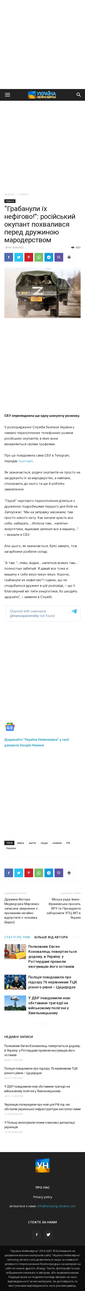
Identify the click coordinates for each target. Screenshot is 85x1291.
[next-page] (45, 1024)
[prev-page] (38, 1024)
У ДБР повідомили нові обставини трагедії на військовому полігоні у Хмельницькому (37, 1089)
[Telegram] (48, 257)
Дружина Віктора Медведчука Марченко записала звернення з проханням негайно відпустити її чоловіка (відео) (21, 910)
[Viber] (58, 257)
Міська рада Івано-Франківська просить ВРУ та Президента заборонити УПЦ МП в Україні (63, 908)
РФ (68, 842)
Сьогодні (26, 461)
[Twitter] (18, 257)
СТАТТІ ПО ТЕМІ (17, 937)
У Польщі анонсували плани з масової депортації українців (39, 1125)
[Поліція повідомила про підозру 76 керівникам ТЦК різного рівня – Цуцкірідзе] (15, 982)
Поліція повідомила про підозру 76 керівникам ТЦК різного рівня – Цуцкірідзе (52, 982)
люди (44, 842)
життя (32, 842)
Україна (11, 848)
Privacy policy (42, 1197)
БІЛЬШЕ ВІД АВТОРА (51, 937)
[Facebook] (8, 257)
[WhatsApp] (38, 257)
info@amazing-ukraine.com (56, 1206)
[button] (7, 95)
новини (57, 842)
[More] (69, 257)
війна (20, 842)
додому (9, 194)
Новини (23, 194)
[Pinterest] (28, 257)
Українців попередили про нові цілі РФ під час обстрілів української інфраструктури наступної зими (42, 1107)
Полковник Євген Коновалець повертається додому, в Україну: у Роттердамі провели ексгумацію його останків (52, 956)
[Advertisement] (42, 44)
